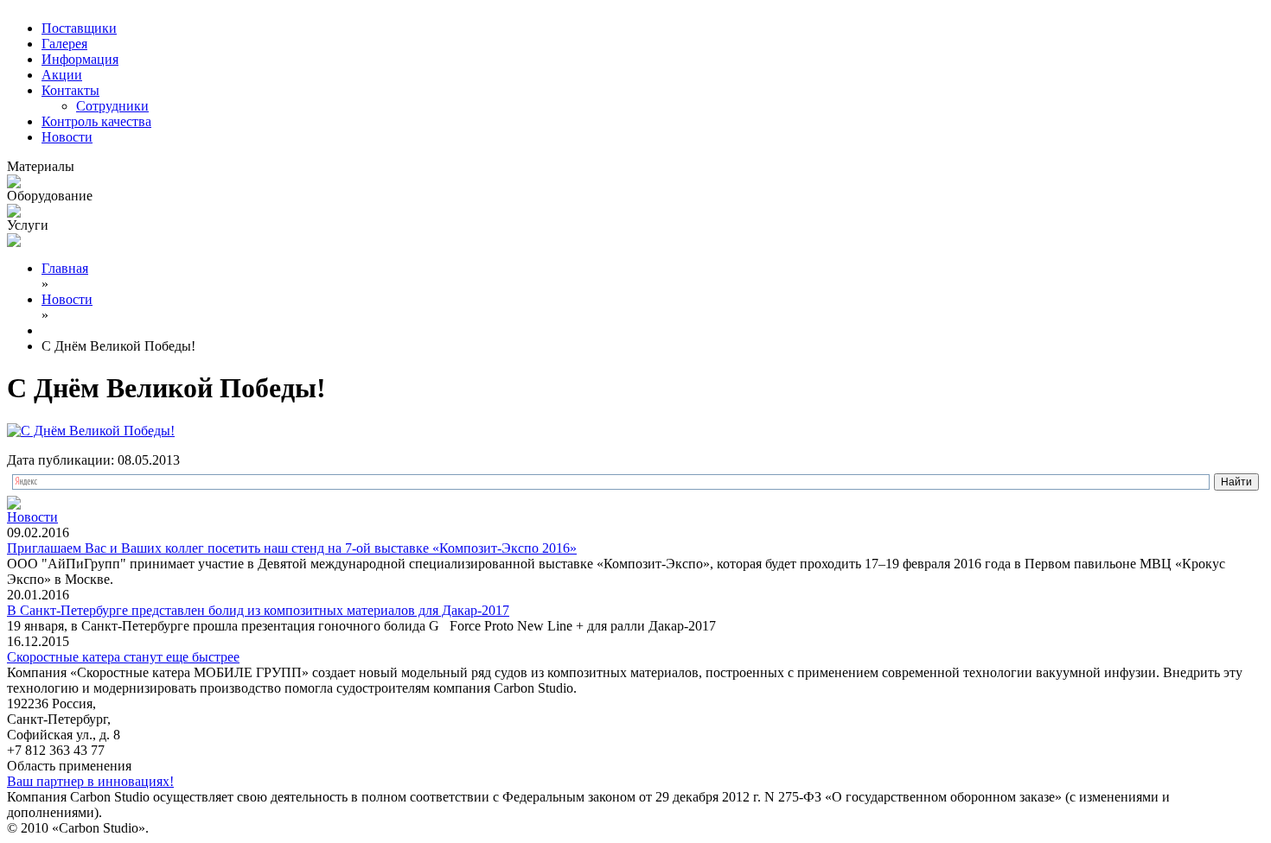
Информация (80, 59)
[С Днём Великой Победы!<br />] (91, 430)
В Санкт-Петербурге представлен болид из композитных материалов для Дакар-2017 (258, 610)
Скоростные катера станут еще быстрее (123, 657)
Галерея (64, 43)
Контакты (70, 90)
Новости (67, 137)
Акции (62, 74)
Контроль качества (96, 121)
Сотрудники (112, 105)
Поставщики (79, 28)
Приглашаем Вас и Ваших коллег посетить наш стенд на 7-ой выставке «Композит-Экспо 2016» (292, 548)
